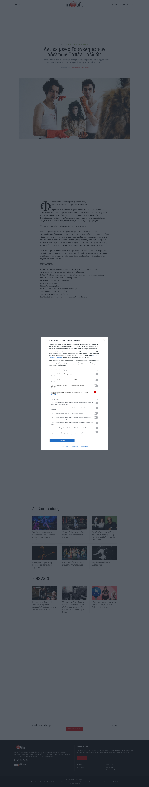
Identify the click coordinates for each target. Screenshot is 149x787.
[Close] (104, 340)
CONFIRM (62, 440)
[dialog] (74, 393)
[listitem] (74, 370)
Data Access (74, 446)
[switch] (96, 374)
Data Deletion (64, 446)
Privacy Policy (84, 446)
